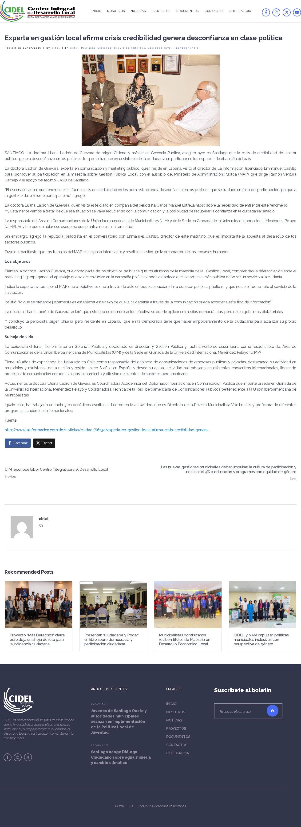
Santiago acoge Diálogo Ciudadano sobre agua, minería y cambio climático (121, 757)
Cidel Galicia (240, 11)
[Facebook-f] (266, 12)
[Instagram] (276, 12)
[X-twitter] (287, 12)
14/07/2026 (100, 704)
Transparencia (186, 48)
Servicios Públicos (129, 48)
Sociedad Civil (160, 48)
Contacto (214, 11)
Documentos (187, 11)
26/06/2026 (100, 745)
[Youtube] (297, 12)
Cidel (74, 48)
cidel (55, 48)
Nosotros (116, 11)
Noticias (138, 11)
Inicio (96, 11)
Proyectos (161, 11)
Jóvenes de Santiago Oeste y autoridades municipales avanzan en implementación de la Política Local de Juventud (119, 722)
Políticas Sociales (96, 48)
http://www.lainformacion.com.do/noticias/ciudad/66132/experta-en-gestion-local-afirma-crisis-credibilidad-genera (106, 430)
